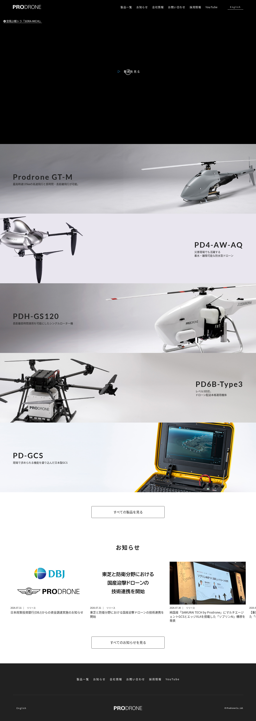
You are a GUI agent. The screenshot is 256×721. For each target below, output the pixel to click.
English (235, 6)
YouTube (211, 7)
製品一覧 (126, 7)
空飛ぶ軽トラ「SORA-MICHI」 (24, 21)
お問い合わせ (176, 7)
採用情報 (195, 7)
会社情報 (158, 7)
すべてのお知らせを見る (128, 642)
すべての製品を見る (128, 512)
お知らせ (142, 7)
